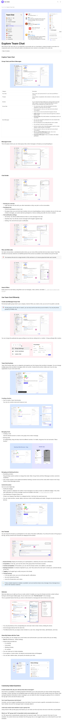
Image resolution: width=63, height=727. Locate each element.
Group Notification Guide (46, 492)
